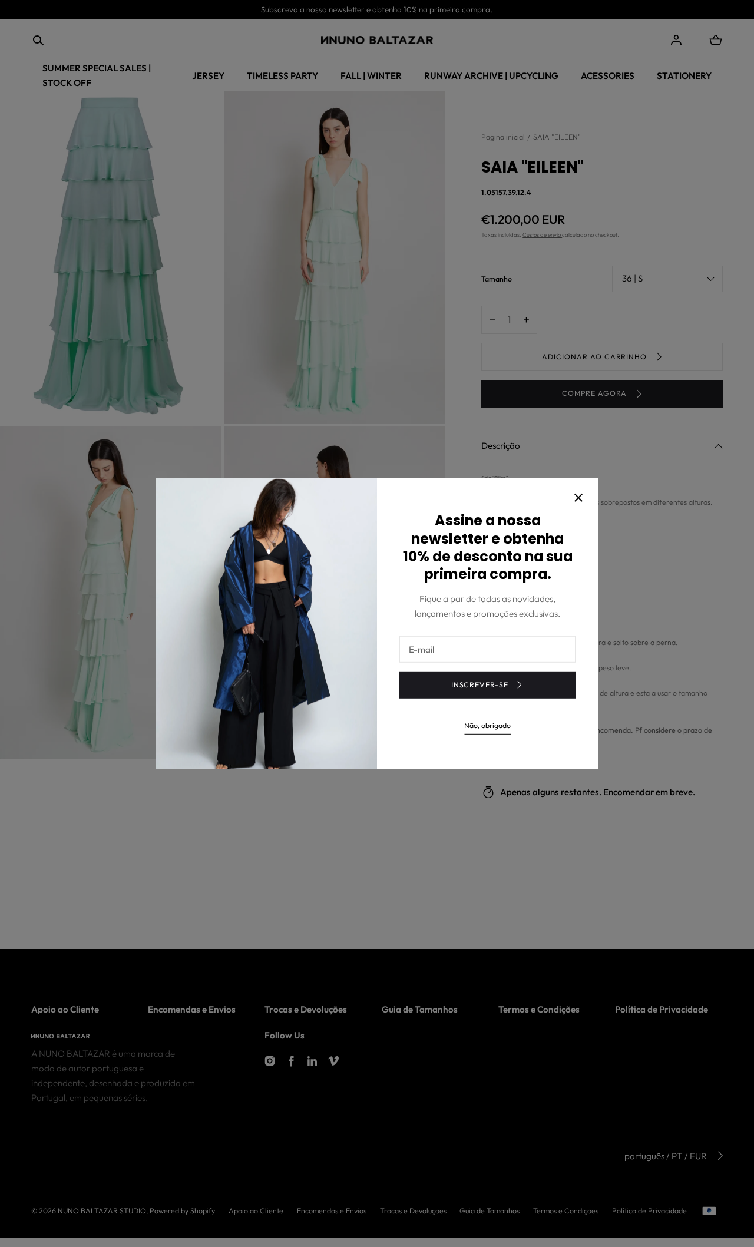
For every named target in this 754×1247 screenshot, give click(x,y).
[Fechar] (578, 499)
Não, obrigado (487, 725)
